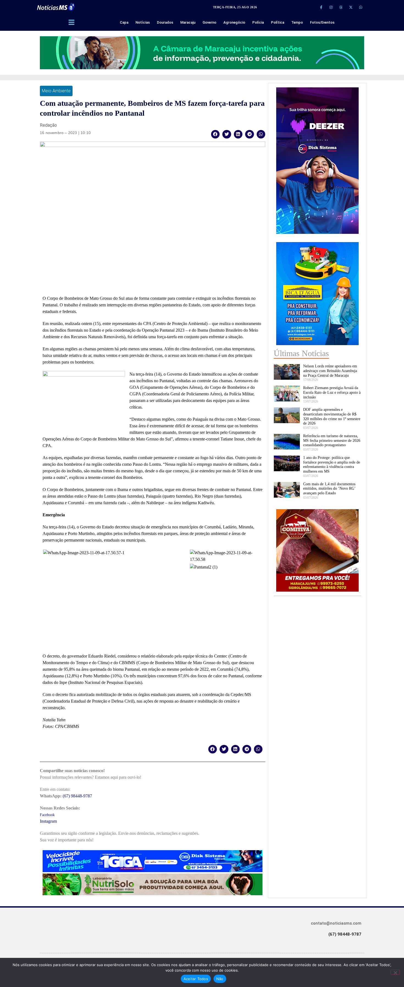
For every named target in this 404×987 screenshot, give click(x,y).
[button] (215, 134)
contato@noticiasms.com (336, 923)
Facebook (47, 815)
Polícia (258, 22)
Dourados (165, 22)
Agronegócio (234, 22)
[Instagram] (330, 7)
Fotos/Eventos (322, 22)
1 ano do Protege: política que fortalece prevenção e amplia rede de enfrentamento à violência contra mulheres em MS (331, 464)
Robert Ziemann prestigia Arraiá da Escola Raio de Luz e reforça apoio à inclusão (332, 392)
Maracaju (187, 22)
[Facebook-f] (321, 7)
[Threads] (340, 7)
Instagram (48, 821)
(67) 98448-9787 (77, 796)
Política (277, 22)
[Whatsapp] (360, 7)
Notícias (142, 22)
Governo (209, 22)
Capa (124, 22)
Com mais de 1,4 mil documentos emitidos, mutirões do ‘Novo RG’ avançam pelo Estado (329, 488)
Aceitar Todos (196, 979)
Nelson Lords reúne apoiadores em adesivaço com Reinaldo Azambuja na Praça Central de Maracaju (330, 371)
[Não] (395, 972)
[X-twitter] (350, 7)
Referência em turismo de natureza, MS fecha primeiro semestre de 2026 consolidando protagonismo (331, 440)
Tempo (297, 22)
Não (219, 979)
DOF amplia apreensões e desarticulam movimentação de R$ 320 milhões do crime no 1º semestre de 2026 (331, 416)
